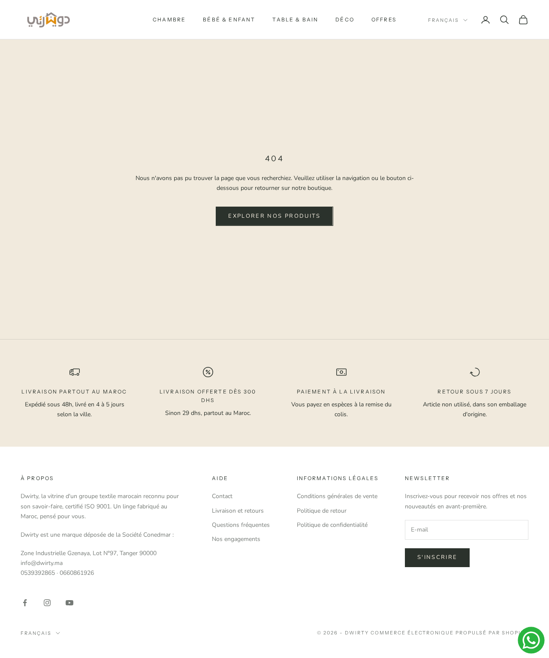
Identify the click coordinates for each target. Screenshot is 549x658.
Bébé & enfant (229, 19)
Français (443, 20)
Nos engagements (236, 539)
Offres (383, 19)
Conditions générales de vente (337, 496)
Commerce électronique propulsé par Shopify (449, 633)
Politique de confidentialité (332, 525)
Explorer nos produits (274, 216)
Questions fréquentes (241, 525)
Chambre (169, 19)
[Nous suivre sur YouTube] (69, 602)
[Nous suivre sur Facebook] (25, 602)
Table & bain (295, 19)
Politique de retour (322, 511)
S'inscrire (437, 557)
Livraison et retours (238, 511)
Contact (222, 496)
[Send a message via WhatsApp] (531, 640)
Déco (344, 19)
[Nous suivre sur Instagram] (47, 602)
